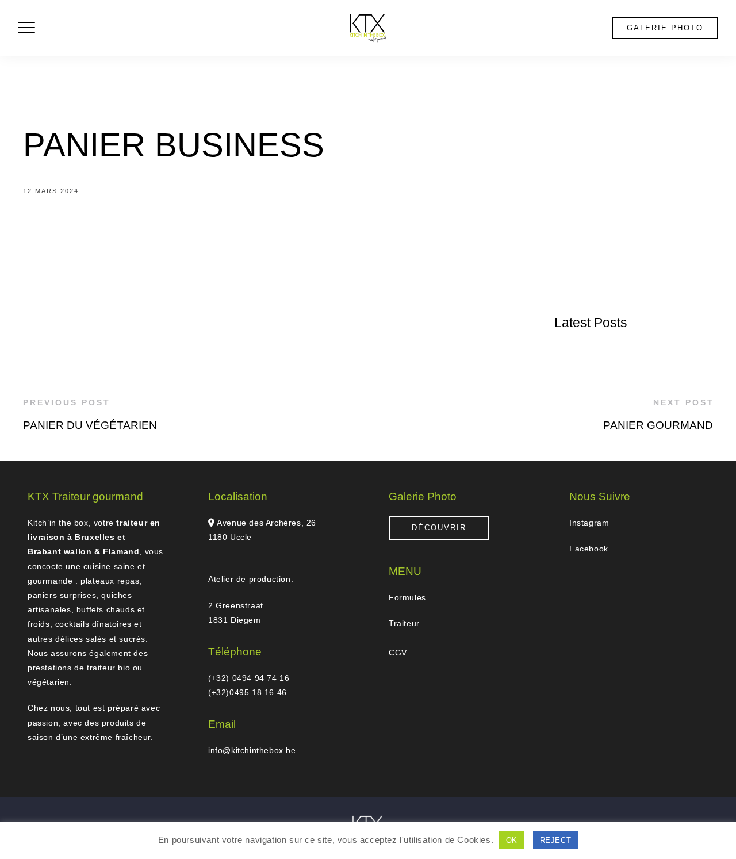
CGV (398, 652)
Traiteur (404, 623)
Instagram (589, 522)
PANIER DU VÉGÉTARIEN (90, 425)
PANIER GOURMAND (658, 425)
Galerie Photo (665, 28)
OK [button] (512, 840)
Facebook (588, 548)
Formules (407, 597)
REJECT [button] (556, 840)
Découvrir (439, 527)
